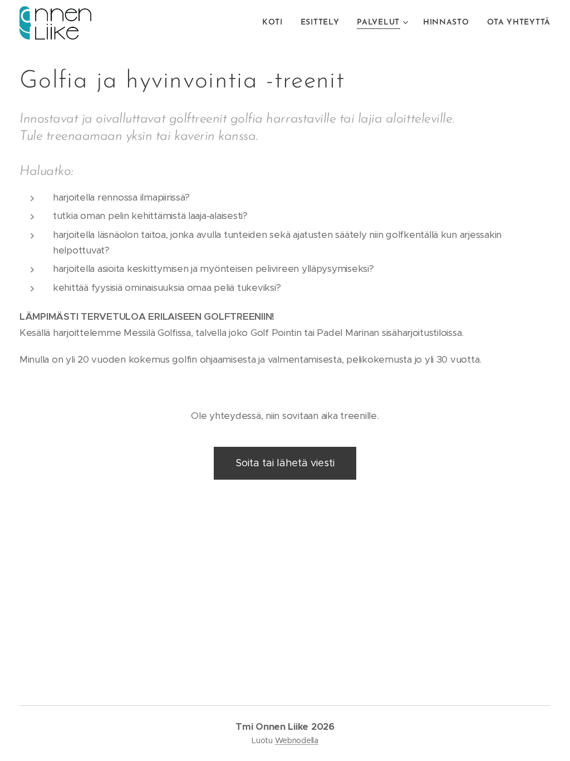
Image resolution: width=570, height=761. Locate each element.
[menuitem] (275, 23)
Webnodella (296, 740)
